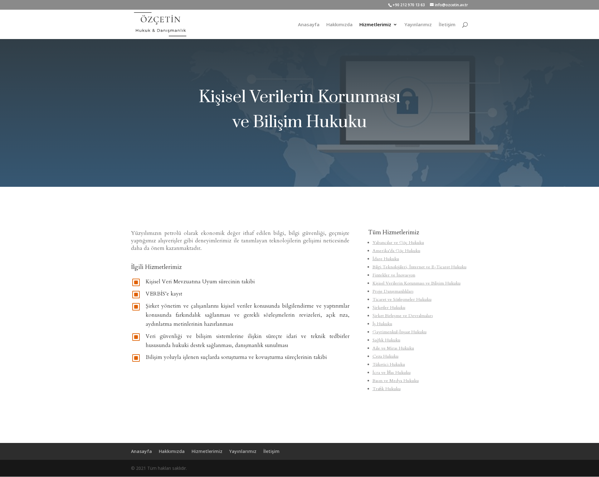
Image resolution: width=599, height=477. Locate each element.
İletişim (447, 24)
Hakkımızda (339, 24)
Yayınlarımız (418, 24)
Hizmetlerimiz (375, 24)
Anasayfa (308, 24)
